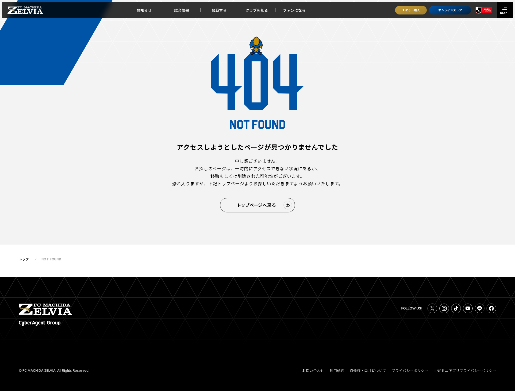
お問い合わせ (313, 370)
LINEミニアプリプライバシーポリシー (465, 370)
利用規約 (337, 370)
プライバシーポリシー (410, 370)
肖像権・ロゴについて (368, 370)
